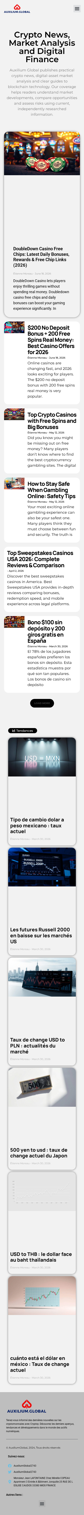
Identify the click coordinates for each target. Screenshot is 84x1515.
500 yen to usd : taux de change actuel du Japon (38, 1152)
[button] (77, 8)
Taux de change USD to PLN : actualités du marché (37, 1045)
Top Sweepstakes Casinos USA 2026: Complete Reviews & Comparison (40, 559)
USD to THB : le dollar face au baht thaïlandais (41, 1257)
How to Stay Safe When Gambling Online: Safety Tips (51, 490)
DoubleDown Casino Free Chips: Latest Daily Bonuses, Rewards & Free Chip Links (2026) (41, 257)
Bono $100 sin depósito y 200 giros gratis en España (46, 631)
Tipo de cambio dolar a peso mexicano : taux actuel (37, 825)
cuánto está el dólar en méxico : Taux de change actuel (39, 1364)
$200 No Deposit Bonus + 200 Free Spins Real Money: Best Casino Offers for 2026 (51, 340)
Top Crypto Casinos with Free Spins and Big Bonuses (52, 421)
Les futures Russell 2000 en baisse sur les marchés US (41, 935)
